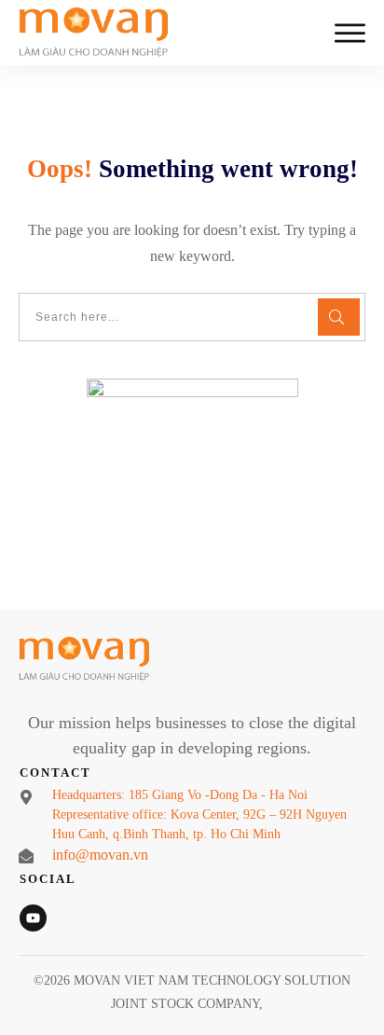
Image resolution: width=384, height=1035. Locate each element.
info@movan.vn (100, 854)
